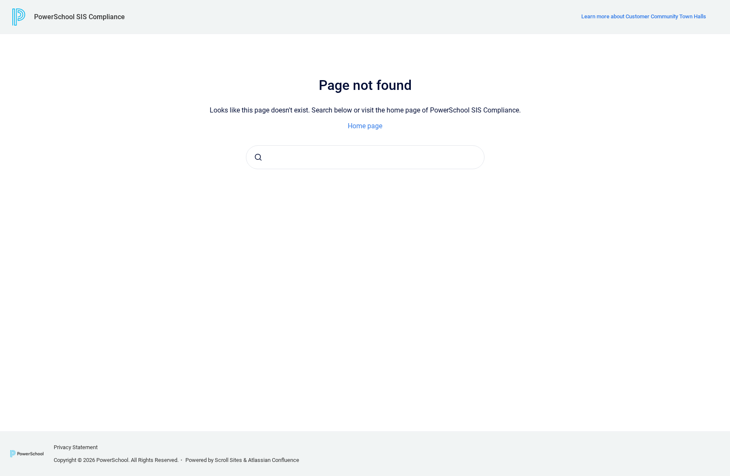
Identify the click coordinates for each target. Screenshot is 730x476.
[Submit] (258, 157)
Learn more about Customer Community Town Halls (643, 16)
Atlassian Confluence (273, 460)
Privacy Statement (76, 447)
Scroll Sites (228, 460)
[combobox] (365, 157)
